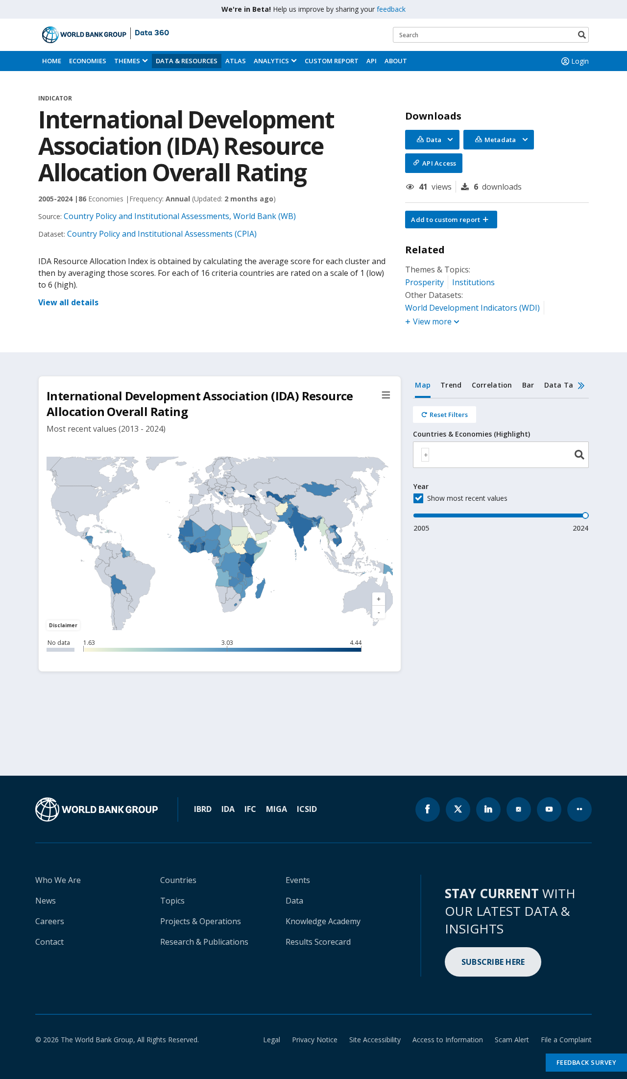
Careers (49, 921)
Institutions (473, 282)
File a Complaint (566, 1039)
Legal (271, 1039)
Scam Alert (512, 1039)
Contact (49, 941)
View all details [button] (68, 302)
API (371, 60)
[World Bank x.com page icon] (458, 809)
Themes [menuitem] (127, 60)
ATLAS (235, 60)
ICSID (307, 809)
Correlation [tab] (492, 385)
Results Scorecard (318, 941)
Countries (178, 880)
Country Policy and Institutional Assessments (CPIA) (162, 233)
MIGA (276, 809)
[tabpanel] (501, 466)
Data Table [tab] (564, 385)
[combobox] (501, 454)
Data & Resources (186, 60)
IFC (250, 809)
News (45, 900)
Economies (87, 60)
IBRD (203, 809)
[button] (451, 219)
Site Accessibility (375, 1039)
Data (294, 900)
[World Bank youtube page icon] (549, 809)
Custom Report (332, 60)
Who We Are (58, 880)
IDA (228, 809)
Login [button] (580, 61)
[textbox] (425, 455)
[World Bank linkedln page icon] (488, 809)
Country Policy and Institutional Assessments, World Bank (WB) (180, 216)
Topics (172, 900)
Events (298, 880)
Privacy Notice (315, 1039)
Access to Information (447, 1039)
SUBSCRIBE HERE (493, 961)
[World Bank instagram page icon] (519, 809)
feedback (391, 9)
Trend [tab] (450, 385)
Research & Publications (204, 941)
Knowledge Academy (323, 921)
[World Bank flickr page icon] (579, 809)
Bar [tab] (528, 385)
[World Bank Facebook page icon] (428, 809)
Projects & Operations (200, 921)
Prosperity (424, 282)
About (396, 60)
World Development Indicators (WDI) (472, 307)
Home (51, 60)
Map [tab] (423, 385)
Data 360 (152, 33)
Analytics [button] (271, 60)
